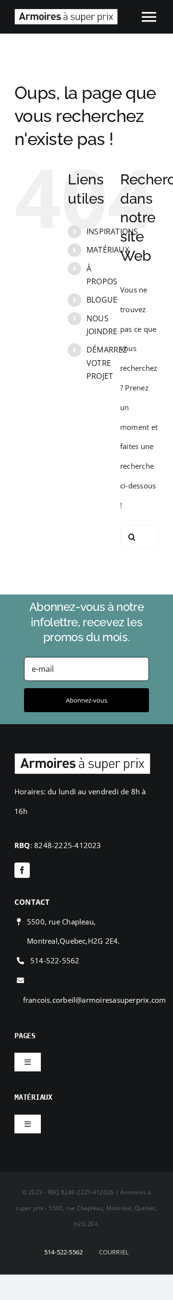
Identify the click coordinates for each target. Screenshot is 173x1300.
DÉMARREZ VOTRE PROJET (106, 362)
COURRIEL (114, 1252)
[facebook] (22, 870)
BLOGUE (101, 299)
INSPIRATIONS (112, 231)
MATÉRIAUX (107, 249)
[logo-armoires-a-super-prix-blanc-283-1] (82, 756)
